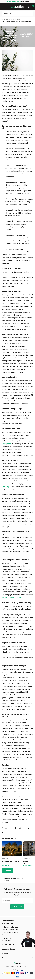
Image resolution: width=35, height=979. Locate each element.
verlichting (5, 487)
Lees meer (5, 865)
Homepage (5, 19)
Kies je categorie (3, 7)
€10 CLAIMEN (17, 906)
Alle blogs (7, 870)
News (18, 19)
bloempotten (6, 444)
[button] (2, 1)
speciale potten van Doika (11, 598)
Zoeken (31, 13)
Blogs (12, 19)
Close (17, 949)
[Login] (29, 6)
